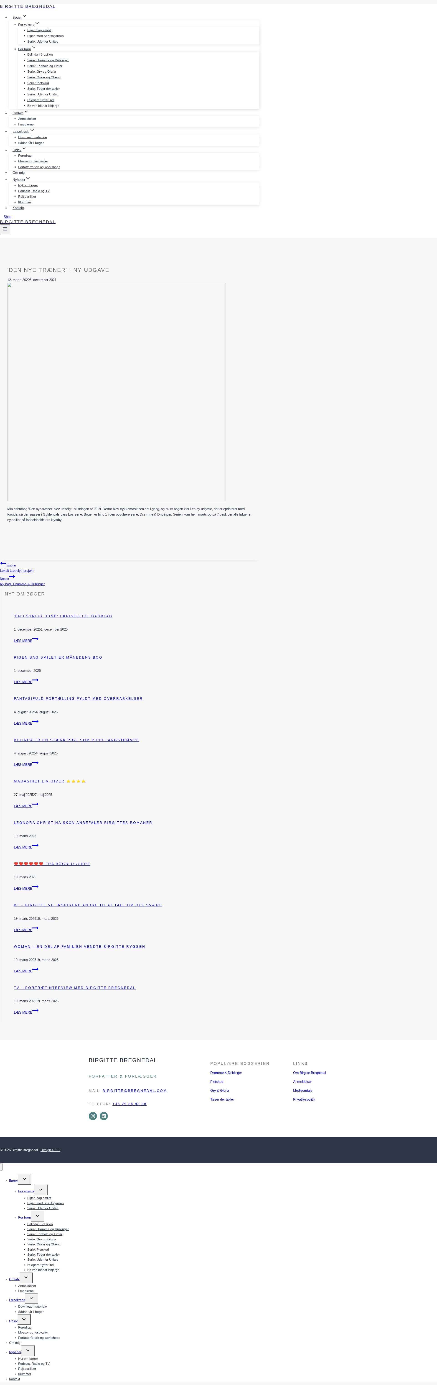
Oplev (13, 1321)
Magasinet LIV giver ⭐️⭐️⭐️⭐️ (50, 781)
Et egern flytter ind (40, 100)
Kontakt (18, 208)
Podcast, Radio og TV (34, 191)
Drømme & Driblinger (226, 1073)
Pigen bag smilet (39, 30)
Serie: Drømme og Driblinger (48, 60)
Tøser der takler (222, 1099)
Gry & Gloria (219, 1090)
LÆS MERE (26, 641)
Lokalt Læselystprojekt (16, 568)
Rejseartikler (27, 196)
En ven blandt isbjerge (43, 105)
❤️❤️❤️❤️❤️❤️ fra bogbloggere (52, 864)
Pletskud (216, 1081)
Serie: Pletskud (38, 83)
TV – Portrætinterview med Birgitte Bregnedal (75, 988)
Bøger (13, 1180)
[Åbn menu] (5, 229)
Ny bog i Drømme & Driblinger (22, 581)
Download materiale (32, 137)
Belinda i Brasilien (40, 54)
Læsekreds (17, 1300)
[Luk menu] (1, 1167)
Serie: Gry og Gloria (41, 71)
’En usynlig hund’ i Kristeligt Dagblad (63, 616)
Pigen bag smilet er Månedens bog (58, 657)
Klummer (24, 202)
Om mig (19, 172)
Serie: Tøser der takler (43, 88)
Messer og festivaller (33, 161)
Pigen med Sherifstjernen (45, 36)
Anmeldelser (27, 118)
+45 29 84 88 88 (129, 1104)
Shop (7, 217)
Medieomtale (302, 1090)
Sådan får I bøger (31, 143)
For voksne (26, 1191)
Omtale (14, 1279)
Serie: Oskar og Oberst (44, 77)
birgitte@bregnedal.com (135, 1091)
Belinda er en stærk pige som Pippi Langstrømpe (76, 740)
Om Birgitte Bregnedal (309, 1073)
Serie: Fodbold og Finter (44, 66)
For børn (24, 1217)
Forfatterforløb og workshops (39, 167)
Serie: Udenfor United (42, 41)
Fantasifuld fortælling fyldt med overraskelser (78, 698)
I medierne (26, 124)
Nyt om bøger (28, 185)
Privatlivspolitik (304, 1099)
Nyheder (15, 1352)
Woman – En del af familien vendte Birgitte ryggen (79, 946)
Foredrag (25, 155)
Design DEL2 (50, 1150)
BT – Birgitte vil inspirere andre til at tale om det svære (88, 905)
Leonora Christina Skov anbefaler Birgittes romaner (83, 823)
